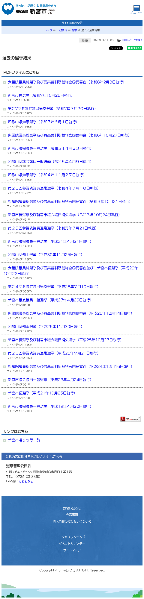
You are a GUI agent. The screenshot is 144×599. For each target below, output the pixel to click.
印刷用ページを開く (132, 40)
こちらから (26, 481)
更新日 (85, 41)
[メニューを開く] (136, 8)
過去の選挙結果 (90, 30)
